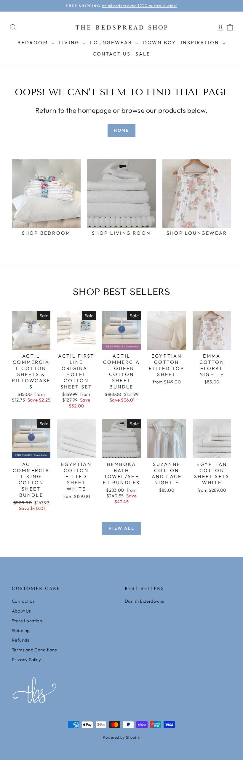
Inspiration (201, 42)
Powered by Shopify (121, 737)
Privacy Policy (26, 659)
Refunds (20, 640)
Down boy (160, 42)
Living (70, 42)
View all (121, 528)
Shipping (21, 630)
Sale (143, 54)
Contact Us (112, 54)
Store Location (27, 620)
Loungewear (112, 42)
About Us (21, 611)
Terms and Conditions (34, 650)
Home (121, 130)
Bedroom (33, 42)
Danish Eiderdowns (144, 601)
